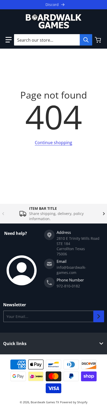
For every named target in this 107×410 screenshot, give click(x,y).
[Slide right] (104, 213)
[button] (8, 40)
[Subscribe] (98, 316)
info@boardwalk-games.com (71, 270)
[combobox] (53, 40)
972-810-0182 (68, 286)
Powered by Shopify (74, 402)
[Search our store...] (86, 40)
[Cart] (98, 39)
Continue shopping (53, 142)
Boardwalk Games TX (45, 402)
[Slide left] (3, 213)
